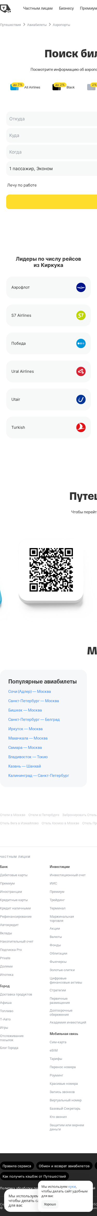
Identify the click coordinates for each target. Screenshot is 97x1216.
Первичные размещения (60, 1001)
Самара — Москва (25, 747)
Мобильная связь (64, 1034)
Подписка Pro (11, 950)
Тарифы (56, 1059)
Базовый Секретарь (65, 1108)
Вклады (6, 933)
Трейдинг (57, 900)
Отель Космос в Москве (60, 823)
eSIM (54, 1050)
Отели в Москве (12, 815)
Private (5, 958)
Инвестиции (60, 867)
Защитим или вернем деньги (67, 1127)
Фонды (55, 945)
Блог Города (9, 1048)
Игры (4, 1028)
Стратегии (58, 990)
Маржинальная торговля (62, 919)
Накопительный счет (16, 941)
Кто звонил (58, 1117)
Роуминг (56, 1075)
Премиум (7, 883)
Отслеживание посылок (12, 1038)
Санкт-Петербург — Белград (34, 719)
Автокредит (9, 925)
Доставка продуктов (16, 994)
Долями (6, 966)
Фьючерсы (58, 962)
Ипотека (6, 975)
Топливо (6, 1011)
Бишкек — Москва (25, 710)
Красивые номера (64, 1084)
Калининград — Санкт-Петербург (38, 775)
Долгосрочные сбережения (61, 1012)
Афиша (6, 1003)
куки (72, 1186)
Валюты (56, 937)
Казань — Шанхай (24, 766)
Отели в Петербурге (43, 815)
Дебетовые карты (13, 875)
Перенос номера (63, 1067)
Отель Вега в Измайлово (19, 823)
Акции (55, 928)
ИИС (53, 883)
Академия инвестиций (68, 1022)
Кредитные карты (14, 900)
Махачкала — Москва (28, 738)
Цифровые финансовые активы (66, 980)
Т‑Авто (5, 1019)
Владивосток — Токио (28, 757)
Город (5, 986)
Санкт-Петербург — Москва (33, 701)
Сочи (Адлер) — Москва (29, 691)
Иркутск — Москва (25, 729)
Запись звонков (62, 1092)
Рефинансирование (16, 916)
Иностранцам (11, 892)
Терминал (57, 908)
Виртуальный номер (65, 1100)
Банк (4, 867)
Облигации (58, 953)
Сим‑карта (58, 1042)
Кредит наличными (15, 908)
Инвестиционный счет (68, 875)
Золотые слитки (62, 970)
